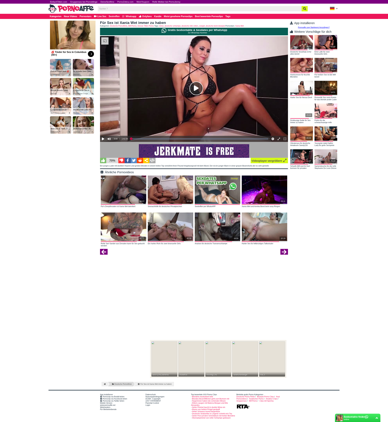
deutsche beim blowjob (215, 26)
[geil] (103, 160)
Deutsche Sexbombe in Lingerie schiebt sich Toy (212, 414)
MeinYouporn (143, 2)
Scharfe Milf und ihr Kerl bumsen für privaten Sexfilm (300, 167)
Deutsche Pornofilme (118, 26)
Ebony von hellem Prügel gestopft (206, 409)
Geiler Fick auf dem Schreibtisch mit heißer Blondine (213, 416)
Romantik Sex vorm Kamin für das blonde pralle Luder (325, 98)
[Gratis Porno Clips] (71, 12)
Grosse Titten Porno (145, 26)
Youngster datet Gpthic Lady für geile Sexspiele (324, 144)
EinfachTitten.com (58, 2)
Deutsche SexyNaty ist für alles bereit (300, 53)
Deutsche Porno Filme (245, 397)
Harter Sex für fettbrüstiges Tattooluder (257, 244)
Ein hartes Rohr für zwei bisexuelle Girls (164, 244)
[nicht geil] (121, 160)
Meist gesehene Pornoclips (178, 16)
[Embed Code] (152, 160)
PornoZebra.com (125, 2)
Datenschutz (151, 395)
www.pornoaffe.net (107, 405)
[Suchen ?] (305, 8)
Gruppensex (241, 401)
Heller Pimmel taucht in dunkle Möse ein (208, 407)
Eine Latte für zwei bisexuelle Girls (322, 53)
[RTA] (243, 408)
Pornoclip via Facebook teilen (114, 399)
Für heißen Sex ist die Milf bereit (325, 76)
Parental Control (152, 403)
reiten (195, 26)
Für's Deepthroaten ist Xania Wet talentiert (118, 206)
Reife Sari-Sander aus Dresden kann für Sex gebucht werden (123, 245)
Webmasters (105, 407)
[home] (104, 384)
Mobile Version (106, 403)
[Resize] (279, 139)
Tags (227, 16)
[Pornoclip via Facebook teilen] (128, 160)
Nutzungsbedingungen (155, 397)
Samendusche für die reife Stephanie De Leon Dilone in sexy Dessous (325, 167)
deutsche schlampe (173, 26)
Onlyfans (147, 16)
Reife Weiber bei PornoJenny (166, 2)
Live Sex (101, 16)
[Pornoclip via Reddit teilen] (140, 160)
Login (148, 405)
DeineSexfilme (107, 2)
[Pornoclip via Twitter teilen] (134, 160)
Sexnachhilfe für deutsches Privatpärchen (165, 206)
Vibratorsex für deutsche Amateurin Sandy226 (300, 144)
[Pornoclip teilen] (146, 160)
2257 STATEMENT (153, 401)
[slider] (114, 129)
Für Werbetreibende (108, 409)
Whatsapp (130, 16)
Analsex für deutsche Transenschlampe (211, 244)
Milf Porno (132, 26)
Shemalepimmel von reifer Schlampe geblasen (211, 418)
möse (161, 26)
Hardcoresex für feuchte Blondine (300, 76)
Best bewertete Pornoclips (209, 16)
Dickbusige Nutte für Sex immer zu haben (300, 121)
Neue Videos (70, 16)
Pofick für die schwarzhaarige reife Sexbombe (323, 121)
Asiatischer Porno (256, 399)
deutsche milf (187, 26)
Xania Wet (239, 26)
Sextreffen (114, 16)
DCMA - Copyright (153, 399)
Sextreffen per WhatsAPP (205, 206)
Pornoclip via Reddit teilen (113, 397)
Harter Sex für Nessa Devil (301, 97)
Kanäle (157, 16)
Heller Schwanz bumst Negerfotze (206, 411)
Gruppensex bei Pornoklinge (83, 2)
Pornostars (85, 16)
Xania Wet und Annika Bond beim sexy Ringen (261, 206)
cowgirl (202, 26)
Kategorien (55, 16)
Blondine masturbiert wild (202, 397)
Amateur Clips (271, 399)
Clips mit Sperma (266, 401)
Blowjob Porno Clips (265, 397)
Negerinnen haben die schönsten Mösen (209, 401)
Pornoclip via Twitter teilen (113, 401)
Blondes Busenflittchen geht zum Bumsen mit (210, 399)
